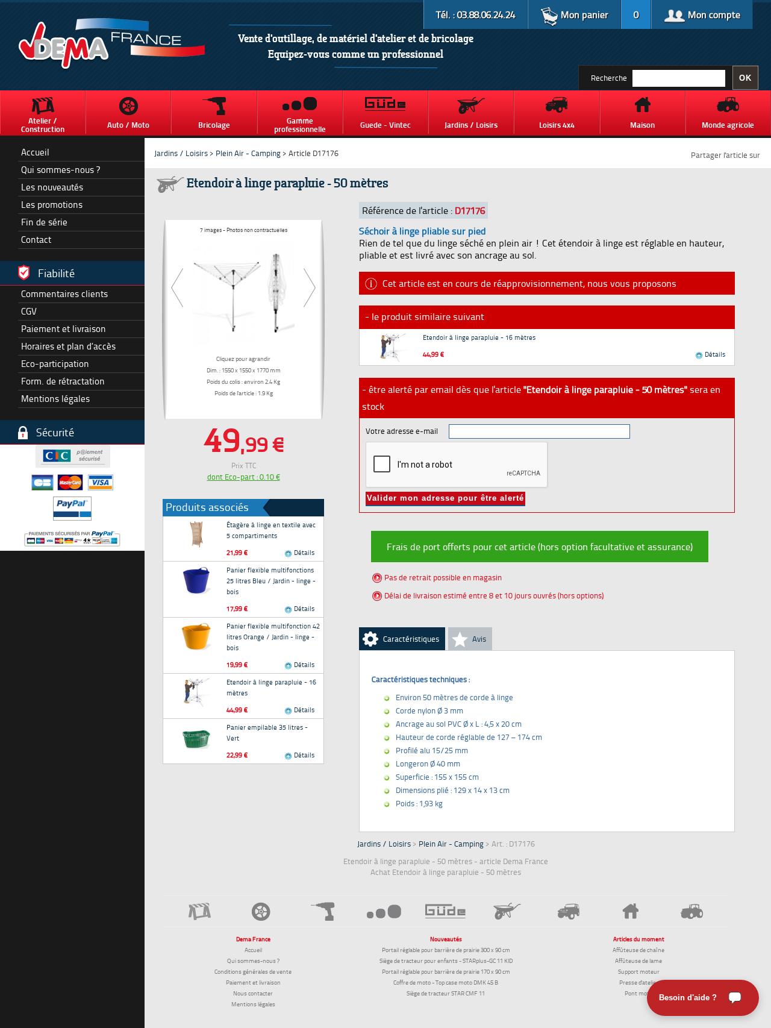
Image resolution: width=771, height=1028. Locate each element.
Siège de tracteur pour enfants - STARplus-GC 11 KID (446, 960)
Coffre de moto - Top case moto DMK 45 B (445, 982)
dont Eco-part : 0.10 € (243, 476)
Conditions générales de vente (253, 971)
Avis (479, 638)
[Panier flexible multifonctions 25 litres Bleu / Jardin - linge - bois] (196, 580)
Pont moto (638, 993)
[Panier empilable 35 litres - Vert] (196, 737)
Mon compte (712, 14)
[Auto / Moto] (261, 911)
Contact (36, 239)
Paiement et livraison (63, 328)
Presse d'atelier (638, 982)
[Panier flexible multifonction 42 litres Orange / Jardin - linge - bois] (196, 636)
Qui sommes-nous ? (60, 169)
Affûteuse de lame (638, 960)
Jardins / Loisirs (181, 153)
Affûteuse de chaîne (638, 949)
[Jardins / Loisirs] (507, 911)
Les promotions (52, 204)
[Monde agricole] (692, 911)
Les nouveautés (52, 187)
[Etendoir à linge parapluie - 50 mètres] (243, 291)
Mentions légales (55, 398)
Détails (303, 552)
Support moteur (639, 971)
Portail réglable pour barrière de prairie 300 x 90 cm (446, 949)
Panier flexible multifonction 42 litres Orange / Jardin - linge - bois (273, 636)
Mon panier (583, 14)
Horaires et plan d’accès (68, 346)
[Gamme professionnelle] (384, 911)
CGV (29, 311)
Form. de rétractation (63, 381)
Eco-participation (55, 363)
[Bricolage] (322, 911)
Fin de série (44, 222)
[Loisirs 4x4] (568, 911)
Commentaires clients (64, 293)
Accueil (35, 152)
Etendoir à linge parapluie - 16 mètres (271, 687)
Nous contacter (253, 993)
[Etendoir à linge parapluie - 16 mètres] (196, 692)
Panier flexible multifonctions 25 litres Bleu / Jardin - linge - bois (271, 580)
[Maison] (630, 911)
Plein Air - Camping (248, 153)
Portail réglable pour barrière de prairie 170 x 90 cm (446, 971)
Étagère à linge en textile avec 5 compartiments (271, 530)
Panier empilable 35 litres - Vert (267, 732)
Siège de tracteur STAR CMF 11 (446, 993)
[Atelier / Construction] (199, 911)
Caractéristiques (411, 638)
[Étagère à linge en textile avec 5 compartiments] (196, 534)
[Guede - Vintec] (445, 911)
